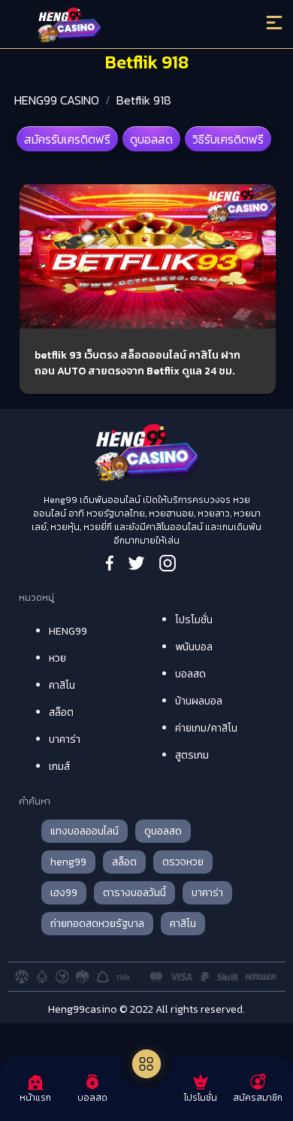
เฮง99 (63, 893)
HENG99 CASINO (56, 100)
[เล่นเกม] (146, 1064)
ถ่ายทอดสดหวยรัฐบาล (97, 924)
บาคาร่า (64, 739)
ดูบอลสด (151, 139)
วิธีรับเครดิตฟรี (228, 139)
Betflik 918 (143, 100)
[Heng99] (114, 26)
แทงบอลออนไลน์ (84, 831)
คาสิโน (62, 685)
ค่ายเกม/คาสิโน (206, 728)
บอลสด (190, 674)
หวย (57, 658)
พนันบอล (194, 647)
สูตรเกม (192, 755)
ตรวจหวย (183, 862)
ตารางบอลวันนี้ (134, 893)
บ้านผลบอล (198, 701)
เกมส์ (59, 766)
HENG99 (68, 631)
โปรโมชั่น (194, 620)
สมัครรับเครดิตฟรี (67, 139)
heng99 (68, 862)
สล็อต (61, 712)
